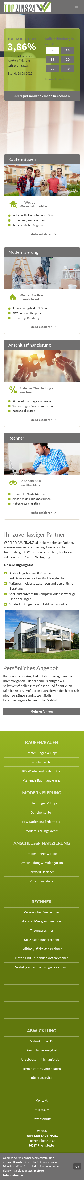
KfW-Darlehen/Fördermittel (41, 771)
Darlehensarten (42, 762)
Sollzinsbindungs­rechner (41, 939)
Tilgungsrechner (41, 930)
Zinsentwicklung (41, 881)
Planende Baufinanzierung (42, 780)
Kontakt (42, 1100)
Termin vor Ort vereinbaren (41, 1068)
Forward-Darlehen (42, 872)
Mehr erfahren (41, 234)
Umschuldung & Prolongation (42, 862)
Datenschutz (42, 1119)
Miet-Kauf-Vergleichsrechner (41, 921)
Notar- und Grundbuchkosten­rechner (41, 958)
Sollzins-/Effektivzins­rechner (41, 948)
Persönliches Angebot (41, 1050)
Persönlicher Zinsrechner (41, 912)
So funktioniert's (41, 1041)
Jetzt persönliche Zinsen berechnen (42, 96)
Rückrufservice (41, 1077)
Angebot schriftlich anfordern (41, 1059)
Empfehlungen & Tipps (41, 753)
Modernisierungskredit (42, 831)
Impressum (42, 1109)
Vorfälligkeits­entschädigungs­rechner (41, 967)
